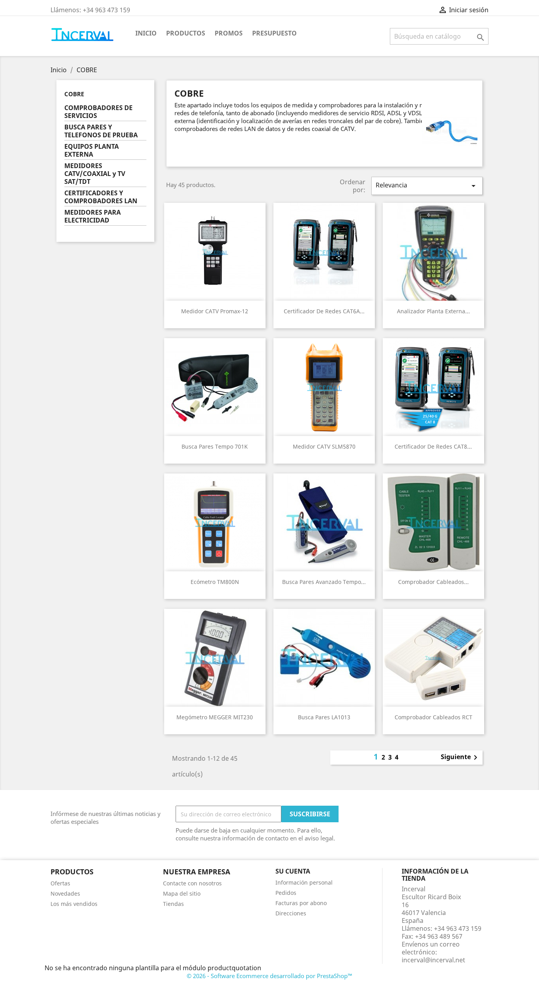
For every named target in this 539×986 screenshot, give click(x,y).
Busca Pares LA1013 (324, 717)
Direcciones (290, 913)
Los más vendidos (74, 903)
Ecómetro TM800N (215, 582)
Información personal (304, 882)
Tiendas (173, 903)
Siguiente (460, 757)
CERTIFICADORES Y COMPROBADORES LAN (100, 197)
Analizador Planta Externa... (433, 311)
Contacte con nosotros (192, 883)
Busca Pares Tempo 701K (215, 446)
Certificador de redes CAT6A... (324, 311)
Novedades (65, 893)
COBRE (74, 94)
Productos (185, 33)
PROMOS (229, 33)
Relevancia (427, 186)
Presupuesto (274, 33)
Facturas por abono (301, 903)
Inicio (146, 33)
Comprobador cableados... (433, 582)
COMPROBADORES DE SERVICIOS (98, 112)
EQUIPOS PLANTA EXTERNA (91, 150)
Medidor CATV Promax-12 (214, 311)
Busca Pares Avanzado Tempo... (324, 582)
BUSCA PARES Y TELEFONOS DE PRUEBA (101, 131)
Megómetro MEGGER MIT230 (214, 717)
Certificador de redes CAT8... (433, 446)
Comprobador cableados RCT (433, 717)
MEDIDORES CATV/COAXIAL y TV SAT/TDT (94, 174)
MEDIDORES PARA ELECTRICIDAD (92, 216)
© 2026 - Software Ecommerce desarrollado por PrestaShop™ (269, 976)
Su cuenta (292, 871)
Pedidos (285, 892)
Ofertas (60, 883)
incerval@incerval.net (433, 960)
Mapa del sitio (181, 893)
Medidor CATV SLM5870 (324, 446)
